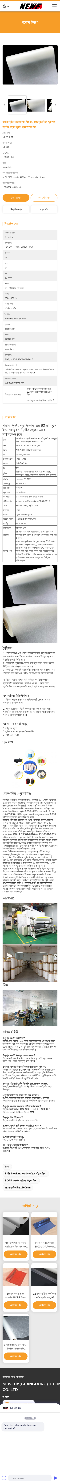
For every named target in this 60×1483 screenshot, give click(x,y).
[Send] (55, 1477)
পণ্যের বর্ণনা (44, 209)
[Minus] (55, 1408)
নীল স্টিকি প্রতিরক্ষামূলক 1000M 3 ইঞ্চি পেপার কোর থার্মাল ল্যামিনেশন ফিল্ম (44, 1245)
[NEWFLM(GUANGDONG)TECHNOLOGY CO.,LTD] (30, 6)
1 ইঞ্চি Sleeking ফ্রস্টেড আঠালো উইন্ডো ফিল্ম (25, 1173)
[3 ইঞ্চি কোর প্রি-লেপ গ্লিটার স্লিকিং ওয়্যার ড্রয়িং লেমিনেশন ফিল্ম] (16, 1328)
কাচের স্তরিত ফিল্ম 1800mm (18, 1187)
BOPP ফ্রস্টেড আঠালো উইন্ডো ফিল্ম (20, 1180)
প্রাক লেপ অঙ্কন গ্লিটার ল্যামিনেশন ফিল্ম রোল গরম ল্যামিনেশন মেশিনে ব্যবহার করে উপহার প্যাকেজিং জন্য (15, 1245)
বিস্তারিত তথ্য (16, 209)
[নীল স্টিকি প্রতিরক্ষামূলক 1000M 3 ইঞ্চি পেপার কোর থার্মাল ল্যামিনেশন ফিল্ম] (44, 1226)
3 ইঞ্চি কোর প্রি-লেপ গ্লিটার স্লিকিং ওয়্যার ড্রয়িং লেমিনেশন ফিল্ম (15, 1347)
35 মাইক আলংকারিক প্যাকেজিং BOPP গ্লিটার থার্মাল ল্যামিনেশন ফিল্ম (16, 1296)
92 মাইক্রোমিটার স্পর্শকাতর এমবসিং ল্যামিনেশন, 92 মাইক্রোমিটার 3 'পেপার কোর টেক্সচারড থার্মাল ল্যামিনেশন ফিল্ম (44, 1296)
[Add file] (4, 1477)
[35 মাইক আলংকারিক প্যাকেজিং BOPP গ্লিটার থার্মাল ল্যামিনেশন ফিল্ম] (16, 1277)
